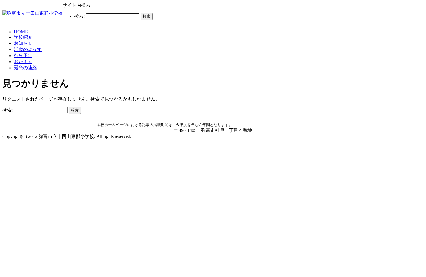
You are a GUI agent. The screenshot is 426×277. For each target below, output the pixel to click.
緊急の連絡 (25, 67)
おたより (23, 61)
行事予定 (23, 55)
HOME (21, 31)
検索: (79, 16)
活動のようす (28, 49)
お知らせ (23, 43)
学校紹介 (23, 37)
